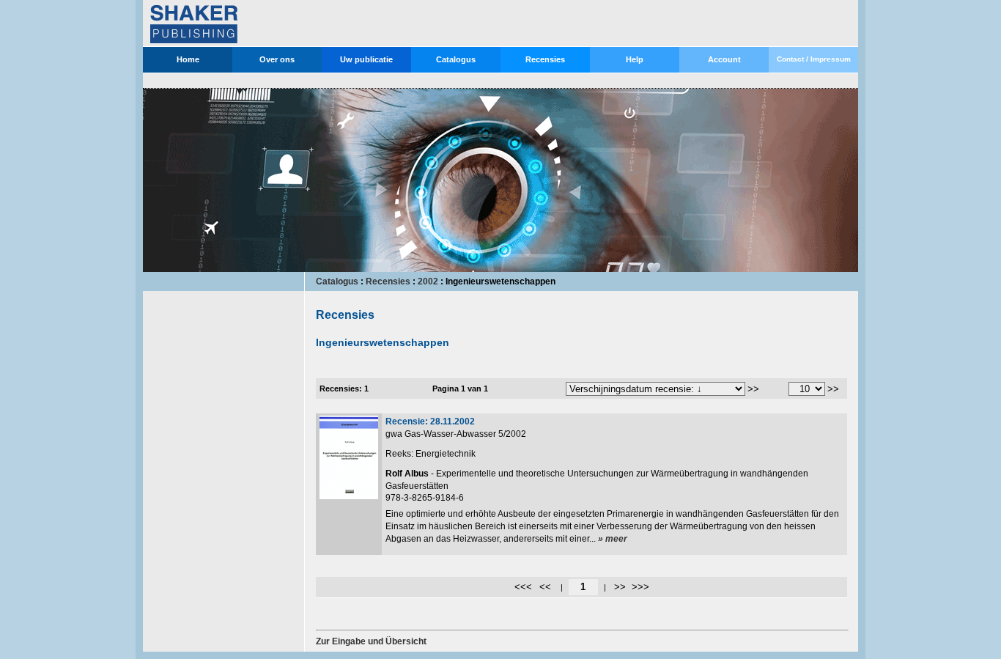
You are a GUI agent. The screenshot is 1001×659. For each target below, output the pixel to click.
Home (188, 59)
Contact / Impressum (814, 59)
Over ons (277, 59)
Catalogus (456, 59)
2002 (428, 281)
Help (634, 59)
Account (724, 59)
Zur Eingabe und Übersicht (371, 641)
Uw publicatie (366, 59)
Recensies (545, 59)
